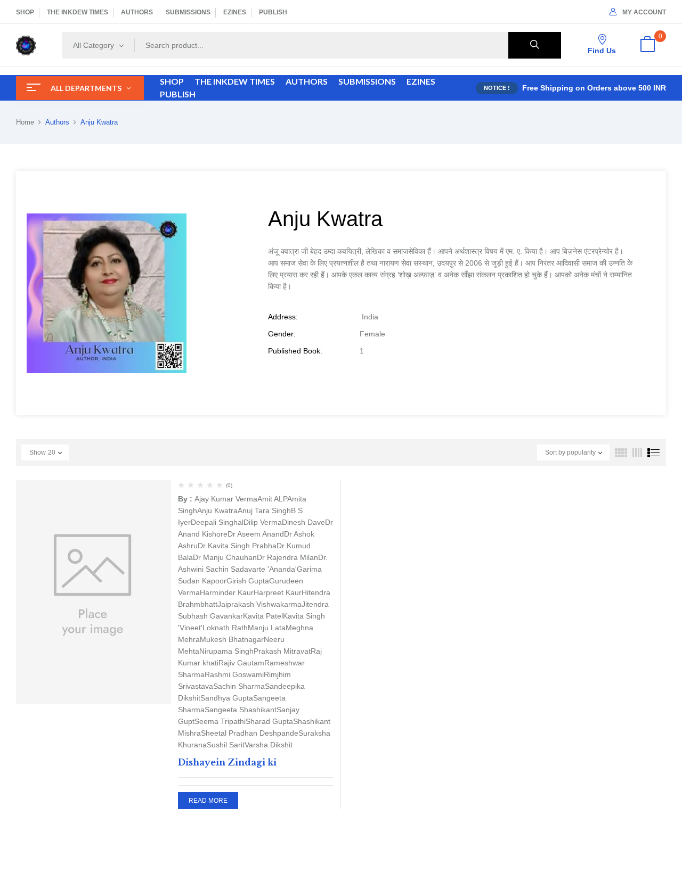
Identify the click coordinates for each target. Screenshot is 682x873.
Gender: (282, 334)
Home (25, 122)
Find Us (602, 50)
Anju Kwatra (217, 510)
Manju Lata (267, 627)
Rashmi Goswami (234, 674)
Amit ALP (272, 499)
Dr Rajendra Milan (287, 557)
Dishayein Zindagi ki (227, 762)
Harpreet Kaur (278, 592)
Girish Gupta (247, 580)
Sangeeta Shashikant (241, 709)
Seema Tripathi (220, 721)
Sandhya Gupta (226, 698)
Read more (208, 800)
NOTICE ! (497, 88)
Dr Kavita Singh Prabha (237, 545)
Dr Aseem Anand (256, 534)
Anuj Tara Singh (264, 510)
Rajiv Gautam (241, 662)
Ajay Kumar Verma (225, 499)
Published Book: (295, 351)
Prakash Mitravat (282, 651)
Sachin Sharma (239, 686)
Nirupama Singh (226, 651)
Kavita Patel (263, 616)
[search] (534, 45)
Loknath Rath (225, 627)
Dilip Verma (262, 522)
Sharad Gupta (269, 721)
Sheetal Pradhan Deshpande (249, 733)
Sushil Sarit (226, 744)
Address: (283, 316)
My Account (644, 12)
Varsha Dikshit (269, 744)
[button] (647, 45)
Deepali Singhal (217, 522)
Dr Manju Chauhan (225, 557)
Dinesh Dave (303, 522)
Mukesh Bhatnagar (232, 639)
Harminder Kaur (227, 592)
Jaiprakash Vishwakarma (259, 604)
